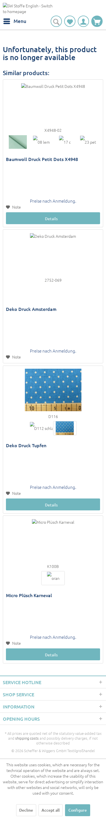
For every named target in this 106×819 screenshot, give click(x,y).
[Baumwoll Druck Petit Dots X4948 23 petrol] (88, 142)
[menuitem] (14, 21)
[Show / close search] (56, 21)
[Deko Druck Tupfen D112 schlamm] (41, 428)
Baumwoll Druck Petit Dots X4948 (42, 159)
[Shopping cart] (97, 21)
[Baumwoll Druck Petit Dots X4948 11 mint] (17, 142)
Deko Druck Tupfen (26, 445)
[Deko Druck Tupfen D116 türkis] (65, 428)
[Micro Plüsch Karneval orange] (53, 578)
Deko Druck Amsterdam (31, 309)
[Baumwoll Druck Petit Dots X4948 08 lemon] (41, 142)
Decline (26, 810)
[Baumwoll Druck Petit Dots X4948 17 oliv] (65, 142)
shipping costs (27, 738)
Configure (77, 810)
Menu (20, 21)
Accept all (51, 810)
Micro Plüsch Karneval (29, 595)
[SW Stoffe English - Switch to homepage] (28, 9)
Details (51, 218)
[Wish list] (69, 21)
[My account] (83, 21)
